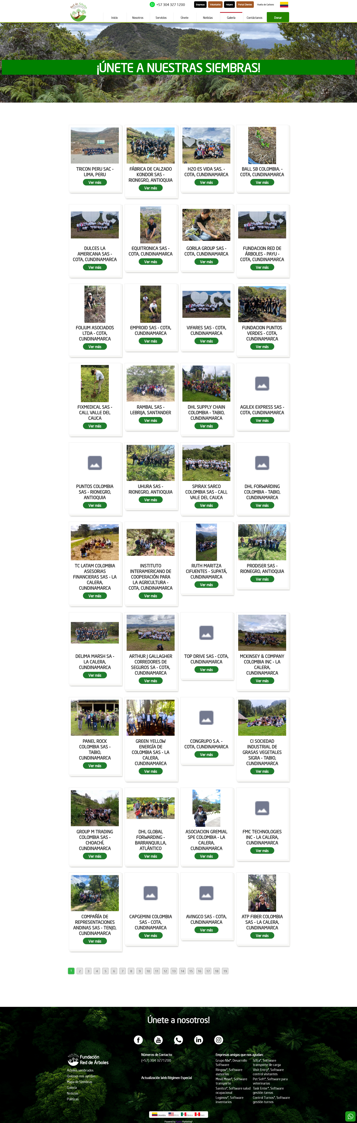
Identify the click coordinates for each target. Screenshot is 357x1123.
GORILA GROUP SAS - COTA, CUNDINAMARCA (206, 250)
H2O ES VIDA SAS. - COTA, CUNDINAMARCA (206, 171)
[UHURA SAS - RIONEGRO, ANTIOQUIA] (151, 462)
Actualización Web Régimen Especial (166, 1077)
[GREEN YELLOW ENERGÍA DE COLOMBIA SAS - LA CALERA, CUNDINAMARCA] (151, 717)
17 (208, 971)
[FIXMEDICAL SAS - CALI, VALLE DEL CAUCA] (95, 383)
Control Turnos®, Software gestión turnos (271, 1099)
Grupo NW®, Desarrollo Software (231, 1062)
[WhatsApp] (178, 1043)
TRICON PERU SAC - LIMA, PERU (95, 171)
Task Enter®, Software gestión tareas (268, 1090)
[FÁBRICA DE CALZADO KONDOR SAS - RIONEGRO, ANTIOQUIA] (151, 145)
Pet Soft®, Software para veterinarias (270, 1081)
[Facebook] (138, 1043)
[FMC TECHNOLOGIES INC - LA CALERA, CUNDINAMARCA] (262, 808)
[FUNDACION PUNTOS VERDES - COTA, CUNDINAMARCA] (262, 304)
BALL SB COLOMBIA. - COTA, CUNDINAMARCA (262, 171)
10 (148, 971)
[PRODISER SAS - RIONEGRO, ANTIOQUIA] (262, 542)
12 (165, 971)
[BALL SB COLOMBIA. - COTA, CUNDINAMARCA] (262, 145)
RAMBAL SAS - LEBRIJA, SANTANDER (150, 409)
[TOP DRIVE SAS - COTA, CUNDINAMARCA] (206, 632)
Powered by (170, 1121)
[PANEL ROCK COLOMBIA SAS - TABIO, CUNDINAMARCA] (95, 717)
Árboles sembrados (80, 1070)
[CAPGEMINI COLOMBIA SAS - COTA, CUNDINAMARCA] (151, 893)
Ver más (95, 182)
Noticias (72, 1093)
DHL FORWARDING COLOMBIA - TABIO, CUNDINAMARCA (262, 491)
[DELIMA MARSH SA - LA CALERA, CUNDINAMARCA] (95, 632)
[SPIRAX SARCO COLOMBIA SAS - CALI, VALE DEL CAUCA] (206, 462)
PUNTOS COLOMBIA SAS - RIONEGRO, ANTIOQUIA (94, 491)
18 (216, 971)
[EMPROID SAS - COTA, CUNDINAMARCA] (151, 304)
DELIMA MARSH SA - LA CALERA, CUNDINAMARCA (94, 661)
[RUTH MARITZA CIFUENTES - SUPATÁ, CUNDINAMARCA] (206, 542)
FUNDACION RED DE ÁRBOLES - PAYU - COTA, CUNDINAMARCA (262, 253)
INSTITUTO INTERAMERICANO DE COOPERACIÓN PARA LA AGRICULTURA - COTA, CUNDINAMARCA (151, 577)
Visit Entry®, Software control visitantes (268, 1071)
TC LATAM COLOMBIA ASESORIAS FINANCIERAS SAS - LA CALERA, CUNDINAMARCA (95, 577)
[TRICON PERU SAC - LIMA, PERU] (95, 145)
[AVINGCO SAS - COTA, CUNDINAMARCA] (206, 893)
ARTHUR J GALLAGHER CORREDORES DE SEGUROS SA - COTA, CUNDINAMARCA (150, 664)
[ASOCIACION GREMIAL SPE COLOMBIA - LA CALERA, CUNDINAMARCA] (206, 808)
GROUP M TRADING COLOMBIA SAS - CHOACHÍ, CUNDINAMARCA (95, 840)
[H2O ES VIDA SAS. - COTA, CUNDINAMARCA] (206, 145)
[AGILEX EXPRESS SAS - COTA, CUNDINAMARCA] (262, 383)
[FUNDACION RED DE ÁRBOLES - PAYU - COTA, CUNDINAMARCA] (262, 224)
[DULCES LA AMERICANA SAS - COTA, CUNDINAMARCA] (95, 224)
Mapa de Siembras (79, 1082)
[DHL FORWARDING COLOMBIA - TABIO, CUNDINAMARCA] (262, 462)
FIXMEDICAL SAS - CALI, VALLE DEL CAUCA (95, 412)
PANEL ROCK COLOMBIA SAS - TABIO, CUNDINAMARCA (95, 749)
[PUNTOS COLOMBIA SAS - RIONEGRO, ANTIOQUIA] (95, 462)
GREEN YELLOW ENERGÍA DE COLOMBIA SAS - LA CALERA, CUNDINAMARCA (150, 752)
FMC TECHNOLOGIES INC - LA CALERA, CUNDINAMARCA (262, 837)
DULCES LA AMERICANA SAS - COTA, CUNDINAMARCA (95, 253)
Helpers (229, 4)
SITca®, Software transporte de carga (267, 1062)
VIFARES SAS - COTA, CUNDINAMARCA (206, 330)
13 (174, 971)
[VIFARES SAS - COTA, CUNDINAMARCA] (206, 304)
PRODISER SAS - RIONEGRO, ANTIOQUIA (262, 568)
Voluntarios (215, 4)
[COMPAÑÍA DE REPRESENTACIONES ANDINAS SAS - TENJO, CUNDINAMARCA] (95, 893)
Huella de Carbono (265, 4)
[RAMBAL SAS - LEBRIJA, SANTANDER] (151, 383)
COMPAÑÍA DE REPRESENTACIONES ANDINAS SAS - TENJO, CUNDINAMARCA (94, 925)
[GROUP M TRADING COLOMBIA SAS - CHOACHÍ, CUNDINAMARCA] (95, 808)
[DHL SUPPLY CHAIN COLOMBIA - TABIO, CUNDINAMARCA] (206, 383)
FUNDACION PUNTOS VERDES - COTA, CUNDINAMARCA (262, 333)
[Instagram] (218, 1043)
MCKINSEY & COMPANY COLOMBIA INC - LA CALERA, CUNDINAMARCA (262, 664)
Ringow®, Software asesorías (229, 1071)
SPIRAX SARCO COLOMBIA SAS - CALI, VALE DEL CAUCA (206, 491)
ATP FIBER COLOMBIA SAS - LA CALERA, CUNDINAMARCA (262, 922)
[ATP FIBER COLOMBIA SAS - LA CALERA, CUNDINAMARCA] (262, 893)
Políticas (73, 1099)
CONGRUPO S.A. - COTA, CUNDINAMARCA (206, 743)
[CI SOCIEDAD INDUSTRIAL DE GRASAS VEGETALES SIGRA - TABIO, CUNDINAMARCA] (262, 717)
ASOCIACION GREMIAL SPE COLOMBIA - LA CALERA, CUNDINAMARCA (206, 840)
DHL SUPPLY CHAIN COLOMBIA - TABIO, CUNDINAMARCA (206, 412)
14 (182, 971)
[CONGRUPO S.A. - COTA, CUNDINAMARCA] (206, 717)
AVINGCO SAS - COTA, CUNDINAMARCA (206, 919)
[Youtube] (158, 1043)
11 (156, 971)
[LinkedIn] (198, 1043)
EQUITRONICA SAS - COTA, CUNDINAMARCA (151, 250)
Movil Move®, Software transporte (231, 1081)
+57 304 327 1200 (170, 4)
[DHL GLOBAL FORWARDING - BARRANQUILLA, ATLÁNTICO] (151, 808)
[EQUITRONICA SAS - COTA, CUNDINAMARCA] (151, 224)
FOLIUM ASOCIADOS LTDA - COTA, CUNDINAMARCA (95, 333)
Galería (72, 1087)
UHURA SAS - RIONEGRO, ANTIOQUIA (151, 489)
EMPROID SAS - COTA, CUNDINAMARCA (150, 330)
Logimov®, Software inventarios (229, 1099)
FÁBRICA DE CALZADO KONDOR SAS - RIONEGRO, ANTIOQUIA (151, 174)
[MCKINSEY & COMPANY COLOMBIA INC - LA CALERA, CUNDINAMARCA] (262, 632)
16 (199, 971)
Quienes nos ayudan (81, 1076)
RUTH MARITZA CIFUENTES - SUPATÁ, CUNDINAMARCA (206, 571)
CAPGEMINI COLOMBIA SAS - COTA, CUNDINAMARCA (150, 922)
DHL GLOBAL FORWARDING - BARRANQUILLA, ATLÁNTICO (150, 840)
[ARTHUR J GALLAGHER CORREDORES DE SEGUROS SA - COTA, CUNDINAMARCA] (151, 632)
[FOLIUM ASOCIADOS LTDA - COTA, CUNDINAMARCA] (95, 304)
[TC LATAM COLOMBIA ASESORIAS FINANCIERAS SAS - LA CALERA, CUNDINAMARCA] (95, 542)
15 (191, 971)
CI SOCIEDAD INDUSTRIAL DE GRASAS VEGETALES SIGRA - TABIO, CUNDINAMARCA (262, 752)
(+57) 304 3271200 (156, 1060)
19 (225, 971)
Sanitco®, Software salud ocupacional (233, 1090)
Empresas (200, 4)
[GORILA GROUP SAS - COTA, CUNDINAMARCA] (206, 224)
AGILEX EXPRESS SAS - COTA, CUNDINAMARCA (262, 409)
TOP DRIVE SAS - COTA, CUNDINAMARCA (206, 658)
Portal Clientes (245, 4)
